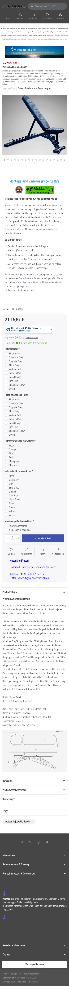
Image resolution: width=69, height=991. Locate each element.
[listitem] (34, 125)
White (12, 388)
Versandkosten (32, 337)
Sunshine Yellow (17, 385)
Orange (12, 449)
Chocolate (14, 465)
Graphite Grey (15, 361)
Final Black (14, 353)
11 (40, 160)
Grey (11, 483)
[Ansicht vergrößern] (34, 125)
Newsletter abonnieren (14, 945)
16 (57, 160)
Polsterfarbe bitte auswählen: (19, 441)
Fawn (11, 503)
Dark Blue (13, 495)
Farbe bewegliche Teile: (16, 394)
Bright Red (14, 487)
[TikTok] (38, 842)
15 (54, 160)
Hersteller (7, 780)
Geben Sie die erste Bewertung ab (34, 88)
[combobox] (47, 6)
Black (11, 445)
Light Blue (14, 499)
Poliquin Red (15, 373)
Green (12, 507)
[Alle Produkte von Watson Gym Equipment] (10, 62)
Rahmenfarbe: (11, 349)
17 (61, 160)
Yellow (12, 511)
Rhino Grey (14, 365)
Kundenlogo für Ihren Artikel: (18, 521)
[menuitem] (18, 821)
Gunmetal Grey (16, 357)
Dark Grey (13, 479)
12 (43, 160)
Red (11, 457)
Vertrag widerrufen (35, 964)
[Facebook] (22, 842)
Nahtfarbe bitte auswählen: (18, 471)
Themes (6, 954)
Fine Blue (13, 381)
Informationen (9, 855)
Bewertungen (8, 799)
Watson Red (15, 369)
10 (36, 160)
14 (50, 160)
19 (34, 163)
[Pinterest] (47, 842)
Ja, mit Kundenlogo (18, 526)
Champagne (14, 461)
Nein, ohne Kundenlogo (19, 530)
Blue (11, 453)
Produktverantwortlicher (14, 790)
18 (64, 160)
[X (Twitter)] (30, 842)
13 (47, 160)
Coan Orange (15, 377)
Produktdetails (9, 592)
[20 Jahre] (34, 51)
